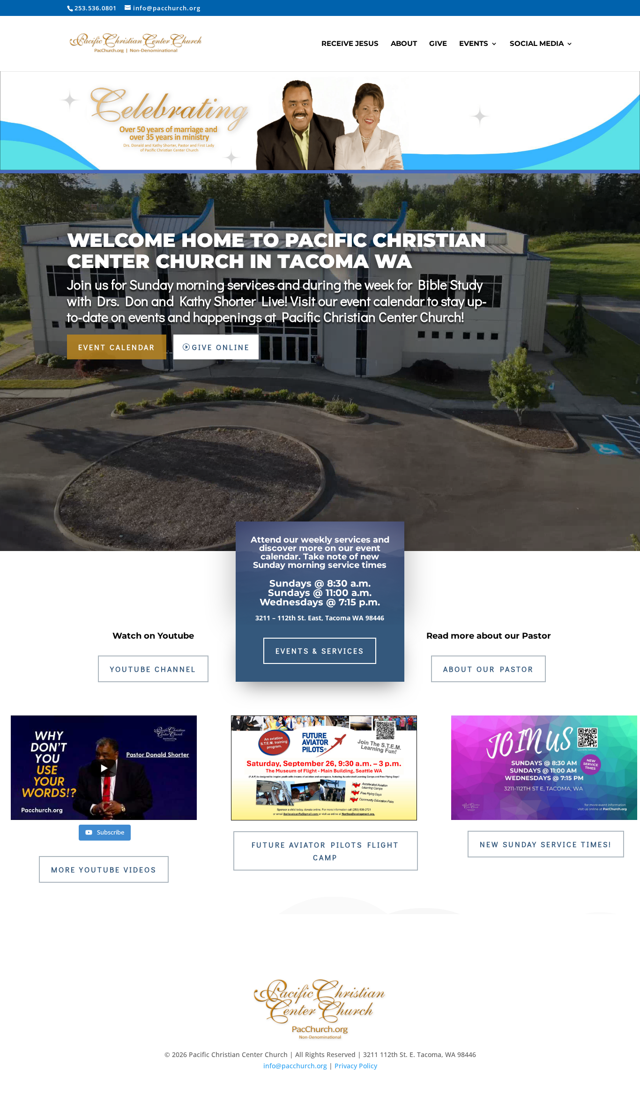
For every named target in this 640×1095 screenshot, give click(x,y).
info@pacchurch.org (295, 1065)
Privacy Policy (356, 1065)
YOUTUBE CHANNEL (153, 669)
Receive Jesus (350, 44)
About (404, 44)
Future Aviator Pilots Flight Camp (325, 851)
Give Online (221, 347)
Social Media (537, 44)
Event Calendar (116, 347)
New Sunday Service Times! (546, 844)
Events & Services (319, 651)
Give (438, 44)
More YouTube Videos (103, 869)
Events (473, 44)
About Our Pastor (488, 669)
